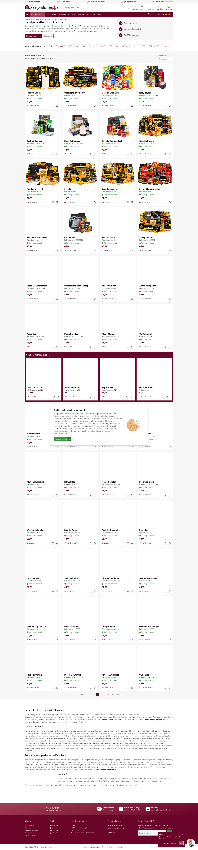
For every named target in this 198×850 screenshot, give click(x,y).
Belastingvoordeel (31, 830)
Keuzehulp (48, 36)
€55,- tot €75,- (141, 46)
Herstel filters (41, 55)
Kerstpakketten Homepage (33, 19)
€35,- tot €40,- (87, 46)
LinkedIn (54, 828)
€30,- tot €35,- (74, 46)
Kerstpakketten (36, 14)
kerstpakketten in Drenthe (111, 720)
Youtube (55, 830)
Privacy (104, 847)
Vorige (81, 695)
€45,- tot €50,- (114, 46)
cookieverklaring (103, 424)
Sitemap (121, 847)
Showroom (81, 14)
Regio (55, 19)
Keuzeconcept (51, 14)
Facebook (54, 825)
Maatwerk (71, 14)
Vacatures (28, 833)
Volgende (115, 695)
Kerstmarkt (91, 14)
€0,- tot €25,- (47, 46)
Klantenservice (30, 825)
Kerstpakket (47, 19)
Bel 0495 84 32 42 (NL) (132, 808)
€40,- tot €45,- (101, 46)
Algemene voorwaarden (92, 847)
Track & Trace (30, 835)
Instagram (55, 833)
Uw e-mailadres (145, 833)
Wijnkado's (62, 14)
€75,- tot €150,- (154, 46)
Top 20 (99, 14)
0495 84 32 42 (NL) (80, 830)
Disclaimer (112, 847)
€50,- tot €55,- (127, 46)
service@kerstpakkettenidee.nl (162, 810)
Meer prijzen (167, 46)
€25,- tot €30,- (61, 46)
